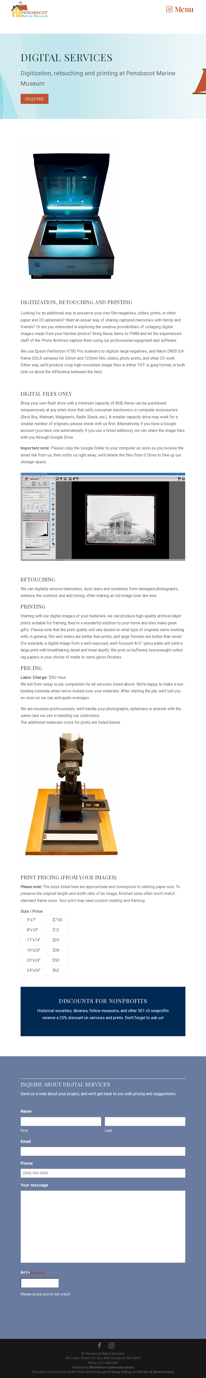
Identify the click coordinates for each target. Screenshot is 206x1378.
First (24, 1130)
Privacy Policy (119, 1372)
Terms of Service (151, 1372)
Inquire (34, 98)
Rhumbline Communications (111, 1367)
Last (108, 1130)
